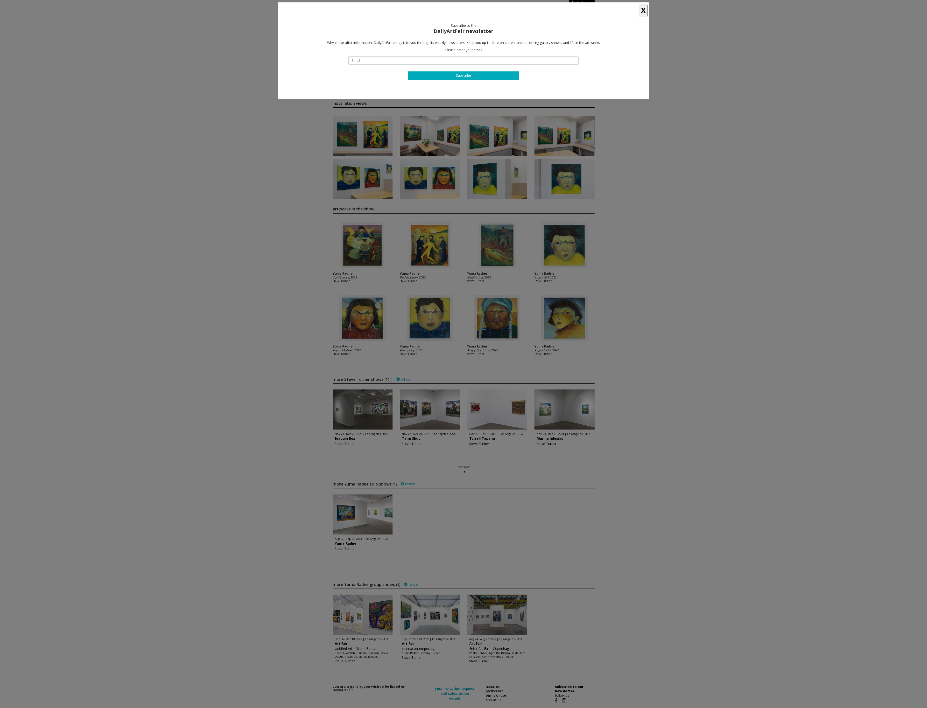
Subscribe (463, 75)
